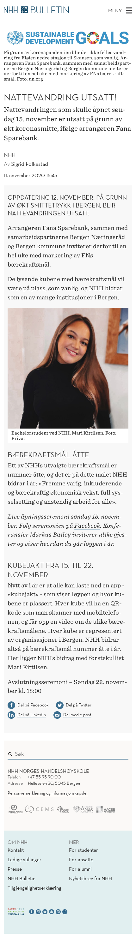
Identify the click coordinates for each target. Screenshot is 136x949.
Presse (15, 869)
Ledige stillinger (24, 859)
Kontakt (16, 850)
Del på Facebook (32, 705)
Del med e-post (77, 715)
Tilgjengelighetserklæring (34, 888)
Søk (119, 752)
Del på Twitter (78, 705)
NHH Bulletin (21, 878)
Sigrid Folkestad (29, 163)
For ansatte (81, 859)
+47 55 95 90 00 (44, 777)
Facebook (87, 525)
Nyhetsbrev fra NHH (90, 878)
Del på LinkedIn (31, 715)
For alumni (80, 869)
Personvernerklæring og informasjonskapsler (48, 793)
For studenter (83, 850)
